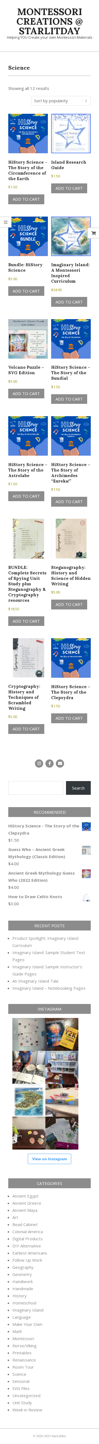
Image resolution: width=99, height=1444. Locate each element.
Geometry (22, 1274)
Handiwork (22, 1281)
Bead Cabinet (25, 1224)
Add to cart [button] (26, 199)
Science (19, 1374)
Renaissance (24, 1360)
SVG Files (21, 1388)
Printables (22, 1352)
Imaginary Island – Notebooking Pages (49, 988)
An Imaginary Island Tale (35, 981)
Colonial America (27, 1231)
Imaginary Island (27, 1310)
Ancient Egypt (25, 1196)
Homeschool (24, 1303)
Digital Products (27, 1238)
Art (15, 1217)
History (19, 1295)
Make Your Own (27, 1324)
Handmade (22, 1288)
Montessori (23, 1338)
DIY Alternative (26, 1246)
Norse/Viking (24, 1345)
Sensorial (20, 1381)
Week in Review (27, 1409)
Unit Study (22, 1402)
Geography (23, 1267)
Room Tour (23, 1367)
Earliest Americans (29, 1253)
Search (78, 788)
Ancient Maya (24, 1210)
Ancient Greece (26, 1203)
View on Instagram (49, 1159)
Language (21, 1317)
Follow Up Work (27, 1260)
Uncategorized (26, 1395)
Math (17, 1331)
